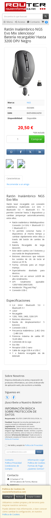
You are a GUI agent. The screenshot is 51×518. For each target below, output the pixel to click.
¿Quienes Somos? (36, 468)
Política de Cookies (11, 514)
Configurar (8, 497)
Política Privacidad (13, 462)
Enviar (39, 452)
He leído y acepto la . (25, 445)
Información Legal (36, 459)
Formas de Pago (35, 465)
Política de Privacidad (12, 439)
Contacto (35, 21)
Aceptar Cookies (34, 497)
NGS (29, 102)
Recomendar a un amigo (18, 184)
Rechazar (20, 497)
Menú (9, 21)
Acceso (21, 21)
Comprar (36, 139)
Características (13, 178)
